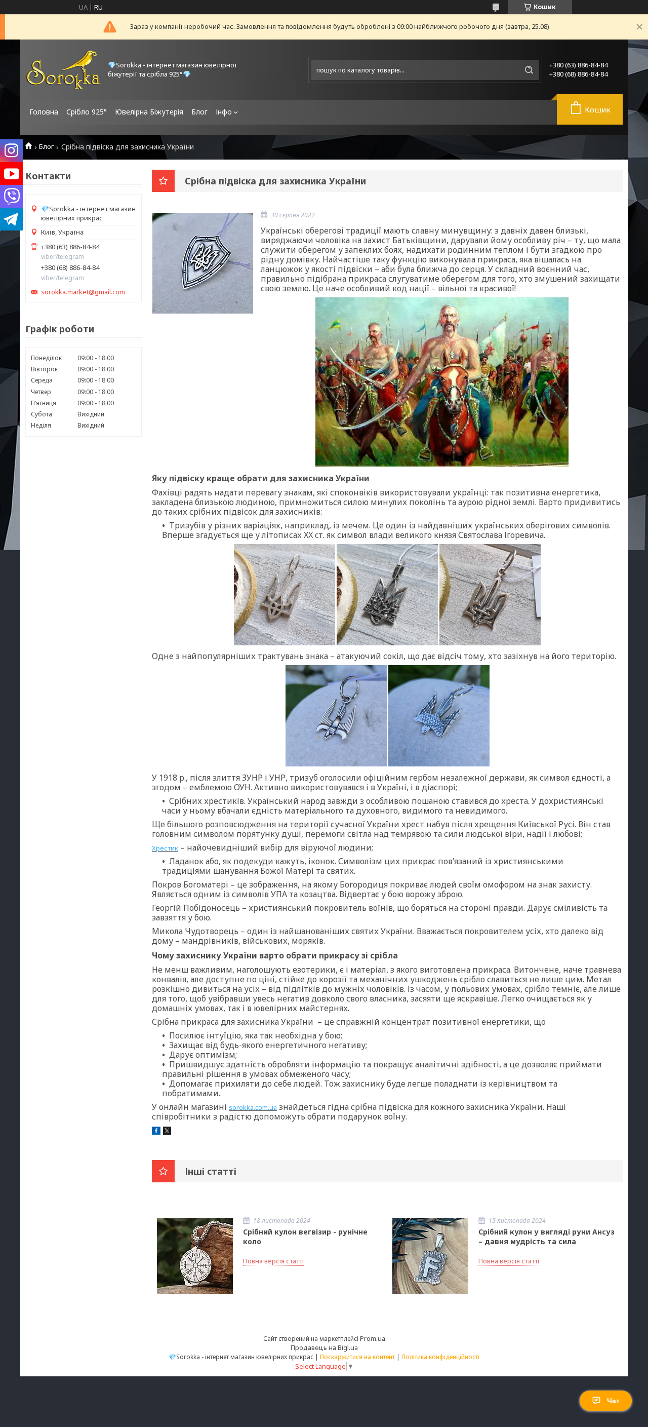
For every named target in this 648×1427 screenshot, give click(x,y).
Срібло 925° (86, 112)
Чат (613, 1401)
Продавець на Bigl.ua (324, 1347)
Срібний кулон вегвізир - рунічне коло (305, 1236)
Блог (199, 112)
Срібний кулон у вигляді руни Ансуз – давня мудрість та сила (546, 1236)
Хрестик (165, 848)
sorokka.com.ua (253, 1107)
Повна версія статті (273, 1260)
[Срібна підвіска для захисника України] (202, 263)
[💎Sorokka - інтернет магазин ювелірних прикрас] (63, 70)
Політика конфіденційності (440, 1357)
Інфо (224, 112)
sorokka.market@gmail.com (83, 292)
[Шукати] (529, 70)
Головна (43, 112)
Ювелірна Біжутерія (149, 112)
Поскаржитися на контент (357, 1357)
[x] (167, 1132)
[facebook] (156, 1132)
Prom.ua (372, 1338)
